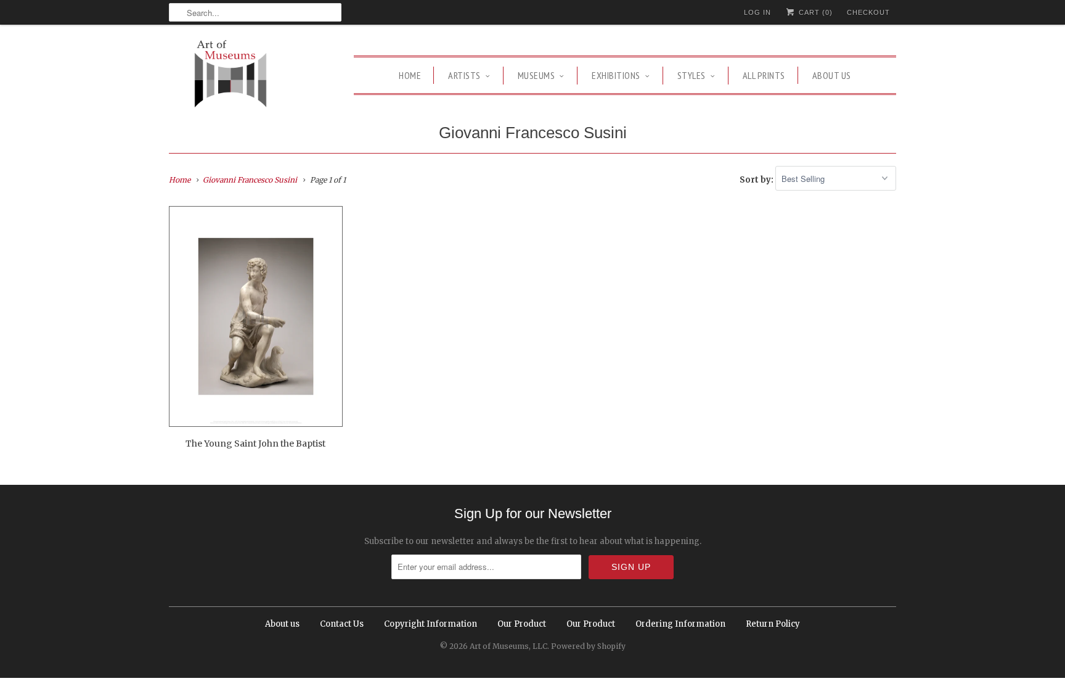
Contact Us (342, 624)
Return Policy (773, 624)
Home (410, 75)
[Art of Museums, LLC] (230, 75)
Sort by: (757, 179)
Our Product (521, 624)
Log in (757, 12)
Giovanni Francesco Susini (533, 132)
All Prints (764, 75)
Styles (691, 75)
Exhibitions (616, 75)
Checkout (868, 12)
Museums (536, 75)
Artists (464, 75)
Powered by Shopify (588, 646)
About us (831, 75)
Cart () (814, 12)
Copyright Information (430, 624)
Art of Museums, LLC (508, 646)
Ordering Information (680, 624)
